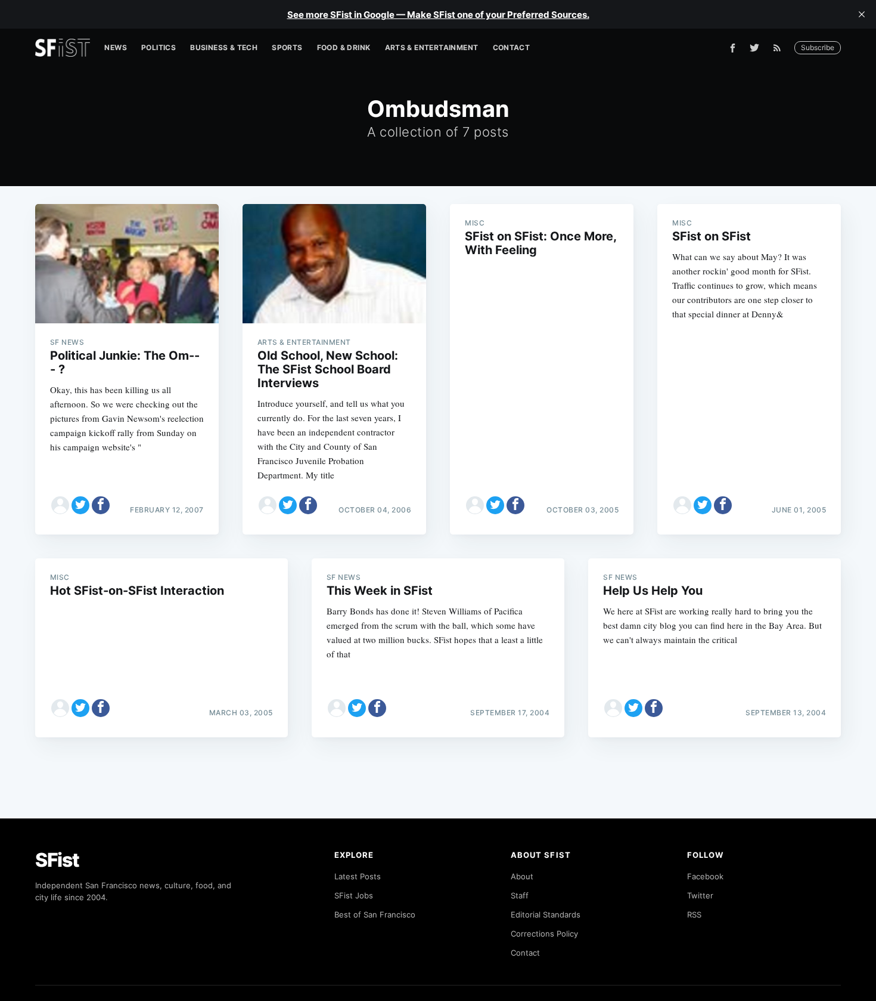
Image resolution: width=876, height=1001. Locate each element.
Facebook (705, 876)
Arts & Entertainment (432, 47)
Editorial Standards (545, 914)
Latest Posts (357, 876)
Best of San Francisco (374, 914)
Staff (520, 895)
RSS (694, 914)
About (522, 876)
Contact (511, 47)
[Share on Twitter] (80, 505)
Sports (287, 47)
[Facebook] (732, 48)
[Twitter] (754, 47)
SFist (57, 860)
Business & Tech (223, 47)
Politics (158, 47)
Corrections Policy (544, 933)
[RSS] (780, 47)
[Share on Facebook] (101, 505)
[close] (861, 14)
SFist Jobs (353, 895)
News (115, 47)
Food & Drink (344, 47)
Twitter (700, 895)
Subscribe (817, 47)
